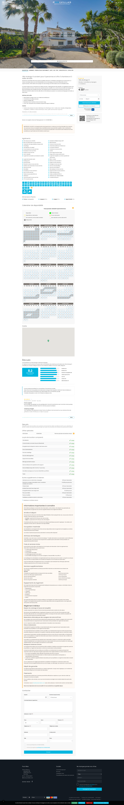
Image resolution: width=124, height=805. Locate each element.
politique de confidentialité (43, 747)
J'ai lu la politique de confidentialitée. (35, 744)
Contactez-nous (60, 773)
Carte (51, 70)
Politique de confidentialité (88, 797)
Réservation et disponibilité (42, 70)
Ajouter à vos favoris (90, 106)
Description (25, 70)
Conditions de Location (74, 797)
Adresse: (26, 732)
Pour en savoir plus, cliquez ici (101, 803)
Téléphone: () (27, 726)
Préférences (82, 803)
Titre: (25, 720)
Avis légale (98, 797)
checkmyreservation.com (39, 682)
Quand (25, 694)
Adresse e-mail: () (28, 714)
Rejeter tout (89, 803)
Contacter (70, 70)
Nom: (42, 720)
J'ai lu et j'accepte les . (38, 747)
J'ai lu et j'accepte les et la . (88, 785)
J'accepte (74, 803)
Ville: (25, 738)
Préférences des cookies (75, 799)
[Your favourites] (119, 3)
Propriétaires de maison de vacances (65, 775)
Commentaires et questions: (30, 700)
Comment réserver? (61, 769)
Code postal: (52, 732)
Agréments (31, 70)
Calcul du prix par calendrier (89, 102)
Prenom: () (60, 720)
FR (116, 3)
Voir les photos (62, 61)
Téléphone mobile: (53, 726)
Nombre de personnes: (54, 694)
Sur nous (58, 771)
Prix (57, 70)
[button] (48, 341)
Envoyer (48, 752)
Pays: (50, 738)
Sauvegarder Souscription (89, 789)
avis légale (92, 784)
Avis (54, 70)
